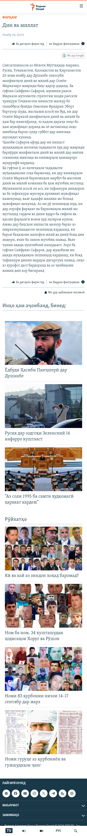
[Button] (28, 44)
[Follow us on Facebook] (15, 793)
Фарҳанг (9, 18)
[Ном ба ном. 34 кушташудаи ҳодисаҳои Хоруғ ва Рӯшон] (43, 606)
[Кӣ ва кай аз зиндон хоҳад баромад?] (43, 548)
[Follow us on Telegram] (53, 793)
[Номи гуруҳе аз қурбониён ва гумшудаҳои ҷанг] (43, 732)
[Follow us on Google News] (6, 793)
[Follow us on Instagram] (34, 793)
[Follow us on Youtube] (25, 793)
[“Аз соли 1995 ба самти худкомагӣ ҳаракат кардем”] (43, 469)
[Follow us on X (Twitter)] (44, 793)
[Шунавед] (24, 831)
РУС (58, 831)
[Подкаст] (72, 793)
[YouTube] (41, 831)
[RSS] (62, 793)
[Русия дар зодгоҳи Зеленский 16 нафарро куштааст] (43, 406)
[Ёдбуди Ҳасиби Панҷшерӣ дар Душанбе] (43, 343)
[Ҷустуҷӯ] (76, 831)
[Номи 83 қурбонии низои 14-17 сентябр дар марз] (43, 669)
